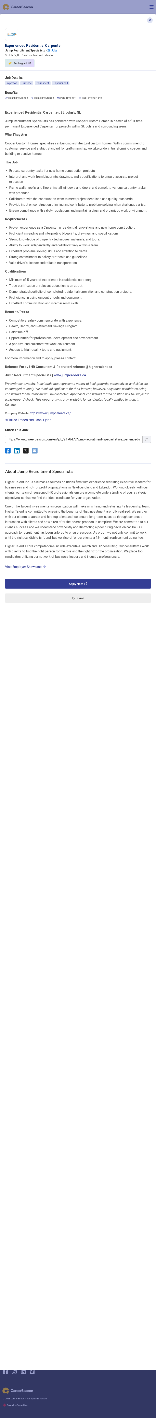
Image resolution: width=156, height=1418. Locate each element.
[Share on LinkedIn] (17, 451)
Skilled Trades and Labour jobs (29, 420)
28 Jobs (52, 50)
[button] (150, 20)
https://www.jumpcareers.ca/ (50, 413)
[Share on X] (26, 451)
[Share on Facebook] (8, 451)
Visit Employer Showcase (23, 567)
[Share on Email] (35, 451)
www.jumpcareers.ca (70, 375)
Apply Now (76, 584)
